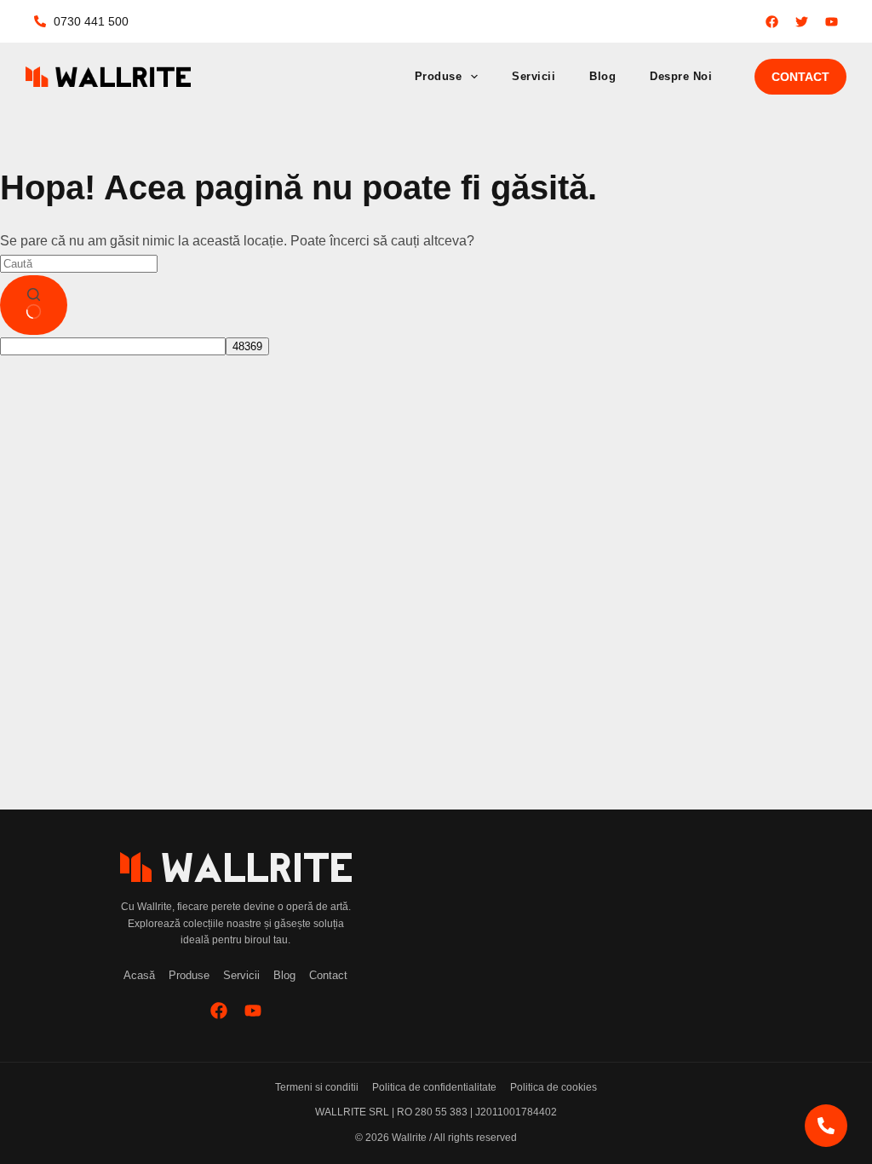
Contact (800, 77)
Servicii (533, 76)
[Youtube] (252, 1010)
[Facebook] (218, 1010)
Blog (602, 76)
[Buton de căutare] (33, 305)
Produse (438, 76)
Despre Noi (681, 76)
